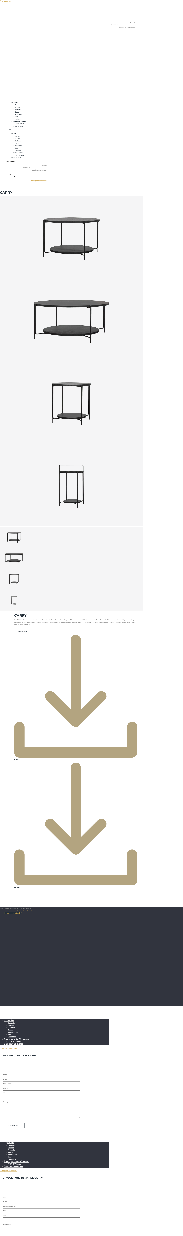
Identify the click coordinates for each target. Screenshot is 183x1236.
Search (114, 25)
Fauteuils (17, 109)
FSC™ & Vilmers (19, 123)
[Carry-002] (71, 277)
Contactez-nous (17, 126)
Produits (14, 102)
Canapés (17, 104)
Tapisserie (18, 119)
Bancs (17, 112)
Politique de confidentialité (25, 911)
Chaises (17, 107)
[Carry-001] (71, 442)
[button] (67, 22)
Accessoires (18, 114)
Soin (16, 116)
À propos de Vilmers (18, 121)
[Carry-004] (71, 525)
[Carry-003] (71, 360)
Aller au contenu (6, 1)
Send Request (13, 1126)
